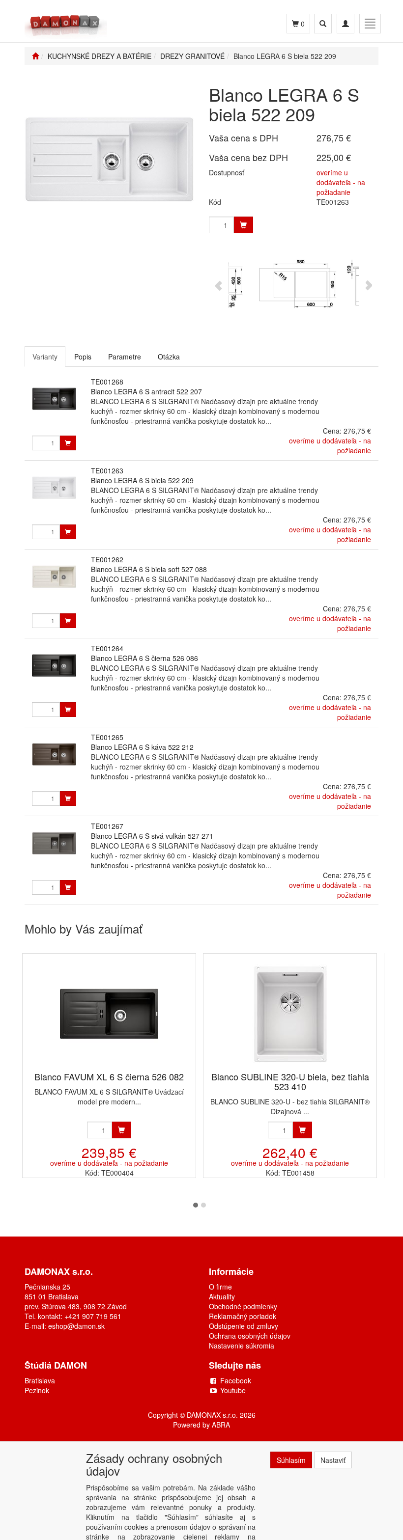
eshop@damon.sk (76, 1326)
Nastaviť (332, 1460)
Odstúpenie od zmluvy (243, 1326)
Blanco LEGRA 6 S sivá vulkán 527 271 (152, 836)
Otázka (169, 356)
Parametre (124, 356)
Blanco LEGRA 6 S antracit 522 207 (146, 391)
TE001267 (107, 826)
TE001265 (107, 737)
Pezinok (37, 1390)
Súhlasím (291, 1460)
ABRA (221, 1425)
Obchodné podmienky (243, 1306)
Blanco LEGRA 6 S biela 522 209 (142, 480)
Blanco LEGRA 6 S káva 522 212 (142, 747)
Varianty (45, 356)
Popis (82, 356)
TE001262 (107, 559)
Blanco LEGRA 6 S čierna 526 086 (144, 658)
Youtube (233, 1390)
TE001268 (107, 381)
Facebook (235, 1380)
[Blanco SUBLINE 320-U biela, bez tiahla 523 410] (290, 1013)
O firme (220, 1287)
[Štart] (35, 56)
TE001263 (107, 470)
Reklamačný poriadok (242, 1316)
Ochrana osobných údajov (249, 1336)
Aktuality (222, 1296)
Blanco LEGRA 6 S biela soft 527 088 (149, 569)
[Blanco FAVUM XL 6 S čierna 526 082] (109, 1013)
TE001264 (107, 648)
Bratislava (40, 1380)
